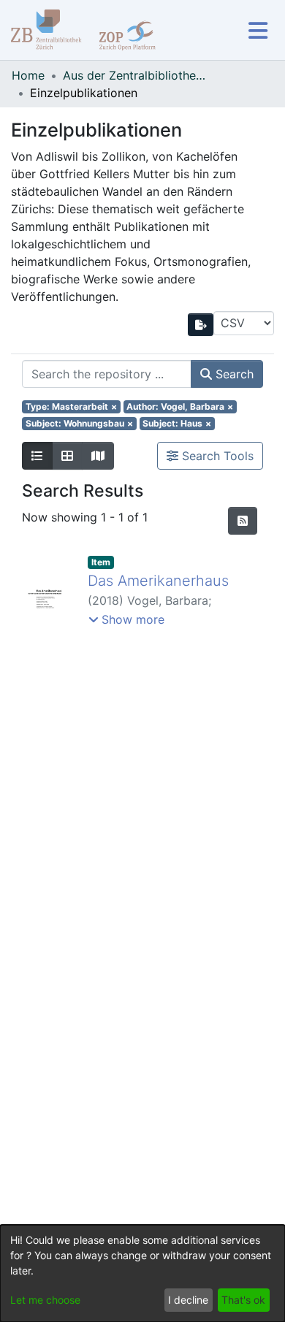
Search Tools (216, 455)
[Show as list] (37, 456)
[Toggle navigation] (257, 30)
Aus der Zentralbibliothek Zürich (136, 75)
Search (233, 374)
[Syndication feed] (242, 521)
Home (28, 75)
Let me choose (45, 1300)
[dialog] (142, 1273)
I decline (188, 1300)
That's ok (243, 1300)
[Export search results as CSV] (201, 324)
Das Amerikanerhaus (158, 580)
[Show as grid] (67, 456)
